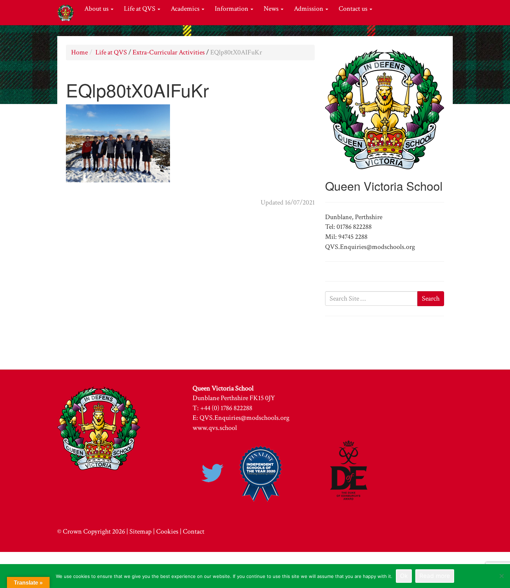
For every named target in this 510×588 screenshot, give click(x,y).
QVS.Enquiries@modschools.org (244, 417)
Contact (193, 531)
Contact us (354, 8)
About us (97, 8)
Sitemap (140, 531)
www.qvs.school (215, 427)
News (272, 8)
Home (79, 52)
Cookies (167, 531)
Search (431, 298)
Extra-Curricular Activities (169, 52)
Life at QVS (140, 8)
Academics (186, 8)
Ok (404, 575)
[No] (501, 575)
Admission (309, 8)
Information (232, 8)
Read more (434, 575)
